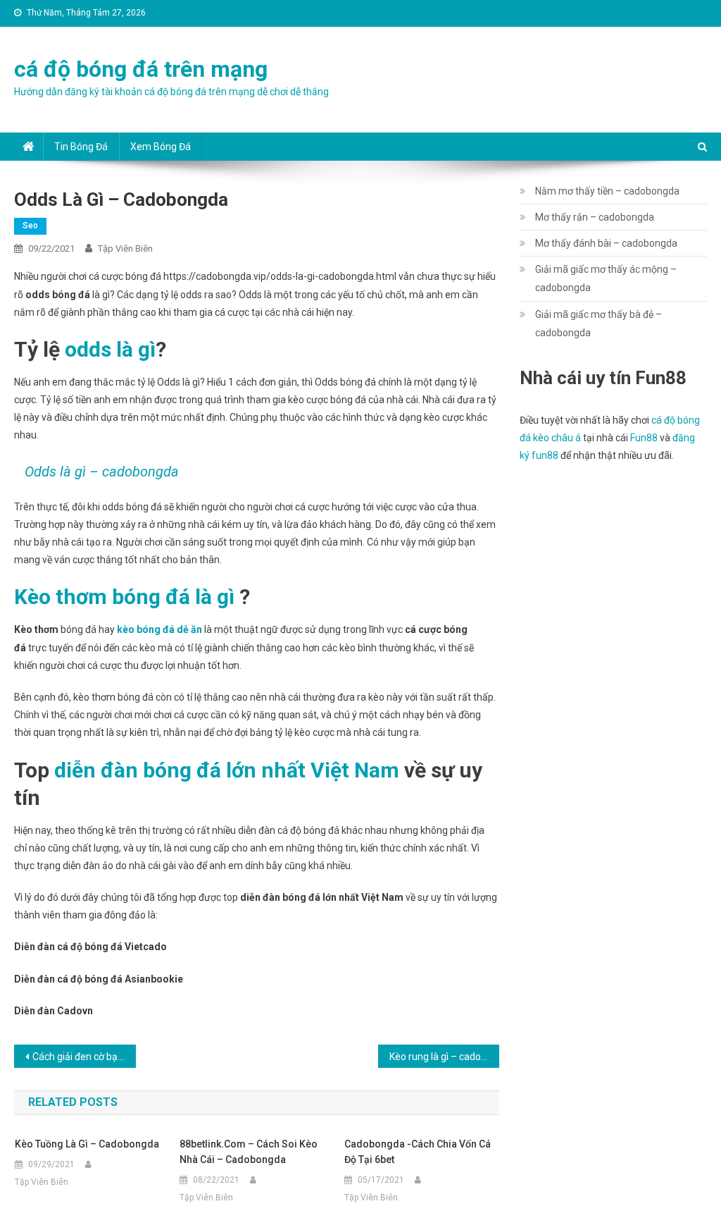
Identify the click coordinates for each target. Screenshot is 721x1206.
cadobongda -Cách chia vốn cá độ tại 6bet (417, 1151)
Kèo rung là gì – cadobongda (444, 1056)
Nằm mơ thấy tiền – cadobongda (607, 191)
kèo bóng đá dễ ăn (159, 629)
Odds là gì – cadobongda (102, 471)
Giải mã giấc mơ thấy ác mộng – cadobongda (606, 278)
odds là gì (110, 349)
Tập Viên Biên (125, 248)
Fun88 (644, 437)
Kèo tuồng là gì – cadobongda (87, 1144)
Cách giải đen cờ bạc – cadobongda (83, 1056)
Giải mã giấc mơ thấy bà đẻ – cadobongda (598, 323)
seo (30, 225)
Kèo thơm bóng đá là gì (124, 596)
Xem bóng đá (160, 146)
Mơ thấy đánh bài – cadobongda (606, 243)
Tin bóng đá (81, 146)
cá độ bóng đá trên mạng (141, 69)
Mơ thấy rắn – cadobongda (594, 217)
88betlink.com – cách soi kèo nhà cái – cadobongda (249, 1151)
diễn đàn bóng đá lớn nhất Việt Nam (226, 770)
